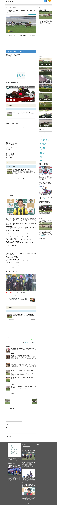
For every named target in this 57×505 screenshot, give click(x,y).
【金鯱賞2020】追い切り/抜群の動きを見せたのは (20, 355)
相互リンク (41, 160)
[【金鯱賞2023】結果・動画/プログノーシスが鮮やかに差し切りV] (24, 339)
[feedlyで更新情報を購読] (48, 1)
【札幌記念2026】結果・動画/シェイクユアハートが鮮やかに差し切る (45, 117)
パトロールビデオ (42, 148)
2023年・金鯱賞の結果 (21, 75)
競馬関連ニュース (42, 156)
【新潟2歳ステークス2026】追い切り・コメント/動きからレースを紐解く (45, 82)
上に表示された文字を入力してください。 (13, 432)
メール (7, 424)
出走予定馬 (41, 149)
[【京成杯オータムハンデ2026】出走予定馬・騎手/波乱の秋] (45, 71)
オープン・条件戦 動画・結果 (44, 140)
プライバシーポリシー (11, 462)
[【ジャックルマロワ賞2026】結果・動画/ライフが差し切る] (45, 106)
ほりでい (34, 342)
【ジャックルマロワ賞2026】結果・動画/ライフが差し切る (45, 108)
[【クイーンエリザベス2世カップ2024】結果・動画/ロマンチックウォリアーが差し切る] (8, 388)
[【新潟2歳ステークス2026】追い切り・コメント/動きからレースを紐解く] (45, 79)
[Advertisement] (21, 44)
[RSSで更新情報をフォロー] (50, 1)
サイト (7, 427)
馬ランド (24, 448)
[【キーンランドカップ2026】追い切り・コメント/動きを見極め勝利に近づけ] (45, 97)
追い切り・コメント (43, 152)
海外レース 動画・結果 (43, 147)
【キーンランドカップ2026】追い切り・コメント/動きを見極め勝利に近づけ (45, 99)
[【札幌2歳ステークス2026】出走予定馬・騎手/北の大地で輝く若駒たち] (45, 62)
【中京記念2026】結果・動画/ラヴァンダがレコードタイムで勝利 (45, 126)
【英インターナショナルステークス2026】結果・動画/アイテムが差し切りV (45, 91)
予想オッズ (41, 151)
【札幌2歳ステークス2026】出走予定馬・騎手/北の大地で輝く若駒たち (45, 65)
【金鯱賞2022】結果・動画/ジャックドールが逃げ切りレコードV (22, 112)
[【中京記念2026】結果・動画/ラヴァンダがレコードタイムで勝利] (45, 123)
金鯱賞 (25, 342)
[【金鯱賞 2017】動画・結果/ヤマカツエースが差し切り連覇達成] (8, 350)
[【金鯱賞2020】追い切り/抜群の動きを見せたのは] (8, 357)
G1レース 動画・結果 (43, 138)
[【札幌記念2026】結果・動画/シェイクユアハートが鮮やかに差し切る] (45, 114)
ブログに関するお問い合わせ (13, 463)
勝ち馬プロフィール (20, 77)
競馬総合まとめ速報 (25, 447)
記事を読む (12, 353)
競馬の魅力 (9, 1)
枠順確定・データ (42, 153)
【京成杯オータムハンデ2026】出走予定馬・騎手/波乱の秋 (45, 73)
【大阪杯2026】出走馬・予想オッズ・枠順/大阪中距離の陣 (21, 169)
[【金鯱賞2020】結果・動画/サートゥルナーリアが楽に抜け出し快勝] (8, 372)
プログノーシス (28, 342)
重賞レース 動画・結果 (32, 14)
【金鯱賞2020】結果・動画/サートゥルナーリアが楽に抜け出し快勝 (23, 370)
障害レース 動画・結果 (43, 144)
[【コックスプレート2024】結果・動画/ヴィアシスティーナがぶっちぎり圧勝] (8, 379)
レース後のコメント (20, 76)
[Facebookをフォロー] (46, 1)
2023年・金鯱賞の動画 (21, 74)
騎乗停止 (41, 157)
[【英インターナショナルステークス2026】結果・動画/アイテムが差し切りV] (45, 88)
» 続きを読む (46, 179)
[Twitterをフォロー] (45, 1)
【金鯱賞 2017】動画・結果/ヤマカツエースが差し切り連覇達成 (22, 348)
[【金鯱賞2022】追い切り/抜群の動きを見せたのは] (8, 365)
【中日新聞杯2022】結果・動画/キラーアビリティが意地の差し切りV (23, 314)
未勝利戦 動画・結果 (43, 143)
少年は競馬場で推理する (26, 446)
